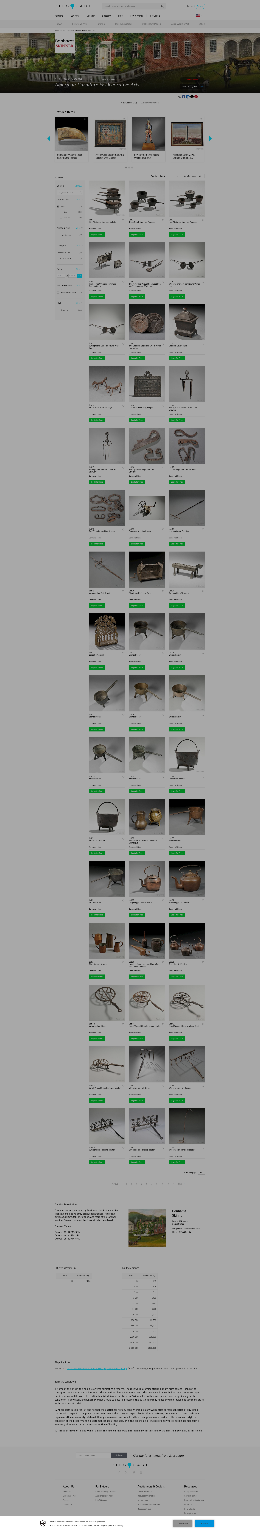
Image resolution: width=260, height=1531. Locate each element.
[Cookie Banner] (130, 1523)
